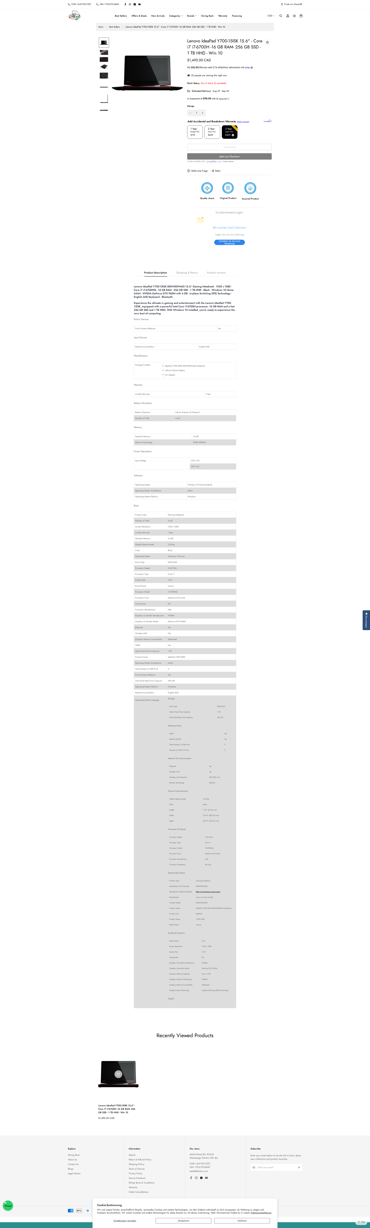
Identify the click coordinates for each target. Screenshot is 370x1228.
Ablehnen (242, 1220)
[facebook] (125, 4)
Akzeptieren (183, 1220)
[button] (229, 98)
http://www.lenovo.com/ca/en (208, 891)
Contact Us (73, 1164)
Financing (237, 15)
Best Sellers (121, 15)
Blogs (70, 1168)
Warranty (222, 15)
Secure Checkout (137, 1178)
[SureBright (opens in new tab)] (267, 121)
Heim (100, 26)
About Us (72, 1159)
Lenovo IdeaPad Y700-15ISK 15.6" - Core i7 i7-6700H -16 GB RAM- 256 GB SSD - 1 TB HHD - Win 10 (116, 1109)
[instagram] (130, 4)
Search (132, 1155)
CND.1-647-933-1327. (200, 1163)
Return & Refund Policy (140, 1159)
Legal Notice (74, 1173)
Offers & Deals (139, 15)
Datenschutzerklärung (261, 1212)
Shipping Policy (136, 1164)
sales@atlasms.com (199, 1171)
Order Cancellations (138, 1192)
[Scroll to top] (364, 1212)
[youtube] (139, 4)
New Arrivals (158, 15)
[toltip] (267, 42)
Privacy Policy (135, 1173)
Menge (190, 106)
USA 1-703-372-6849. (200, 1167)
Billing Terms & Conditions (141, 1182)
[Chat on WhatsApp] (8, 1206)
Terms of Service (137, 1168)
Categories (174, 15)
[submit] (298, 1167)
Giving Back (207, 15)
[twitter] (134, 4)
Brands (190, 15)
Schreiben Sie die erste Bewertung (229, 242)
